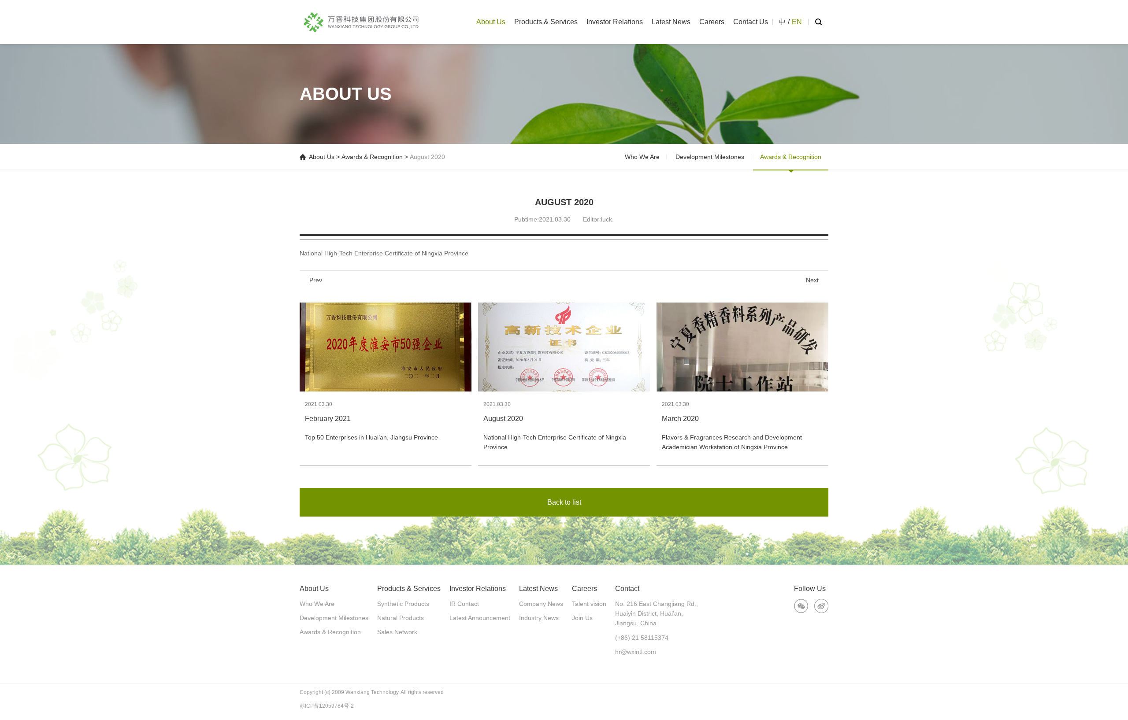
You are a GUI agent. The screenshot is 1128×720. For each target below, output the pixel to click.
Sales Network (397, 631)
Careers (711, 22)
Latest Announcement (479, 617)
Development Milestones (709, 156)
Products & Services (546, 22)
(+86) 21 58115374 (641, 637)
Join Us (582, 617)
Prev (315, 280)
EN (797, 22)
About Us (490, 22)
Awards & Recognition (372, 156)
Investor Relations (614, 22)
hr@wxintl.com (635, 651)
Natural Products (400, 617)
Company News (541, 603)
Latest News (671, 22)
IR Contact (464, 603)
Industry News (539, 617)
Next (812, 280)
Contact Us (750, 22)
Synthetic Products (403, 603)
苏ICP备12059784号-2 (327, 706)
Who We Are (642, 156)
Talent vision (589, 603)
